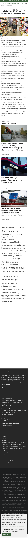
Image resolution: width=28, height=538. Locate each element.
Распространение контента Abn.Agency (13, 442)
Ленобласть (4, 239)
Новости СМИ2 (5, 121)
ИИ (21, 237)
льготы (4, 276)
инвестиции (12, 271)
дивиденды (19, 268)
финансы (4, 298)
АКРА (16, 227)
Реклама (4, 464)
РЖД (24, 251)
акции (15, 265)
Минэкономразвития (8, 245)
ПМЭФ (12, 251)
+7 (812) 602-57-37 (6, 406)
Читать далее (5, 154)
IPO (3, 227)
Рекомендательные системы (10, 452)
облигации (6, 286)
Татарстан (22, 259)
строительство (8, 292)
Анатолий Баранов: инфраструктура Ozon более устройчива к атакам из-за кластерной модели (12, 179)
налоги (15, 277)
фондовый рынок (13, 298)
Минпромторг (7, 242)
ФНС (3, 262)
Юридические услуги (8, 460)
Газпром (18, 234)
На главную (13, 215)
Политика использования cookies (11, 444)
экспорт (14, 301)
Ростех (4, 256)
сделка (20, 290)
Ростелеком (17, 253)
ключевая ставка (14, 274)
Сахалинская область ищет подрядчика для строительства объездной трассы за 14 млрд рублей (12, 146)
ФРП (7, 262)
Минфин (17, 242)
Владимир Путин (7, 234)
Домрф (9, 237)
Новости (13, 150)
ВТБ (18, 231)
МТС (13, 239)
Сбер (9, 256)
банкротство (7, 267)
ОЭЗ (21, 248)
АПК (20, 227)
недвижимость (9, 283)
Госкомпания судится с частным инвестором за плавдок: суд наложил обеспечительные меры (11, 211)
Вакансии (4, 440)
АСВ (23, 227)
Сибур (13, 256)
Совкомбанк (4, 259)
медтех (10, 276)
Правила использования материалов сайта (14, 446)
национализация (9, 279)
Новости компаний (14, 15)
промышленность (9, 289)
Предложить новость (8, 454)
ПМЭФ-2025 (19, 251)
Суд (17, 258)
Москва (4, 248)
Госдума (4, 237)
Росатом (4, 253)
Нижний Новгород (13, 248)
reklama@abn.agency (7, 425)
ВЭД (21, 231)
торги (19, 293)
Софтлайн (12, 259)
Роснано (10, 253)
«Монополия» (9, 227)
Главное (12, 184)
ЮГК (11, 265)
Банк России (8, 230)
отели (14, 286)
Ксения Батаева (4, 15)
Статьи (4, 438)
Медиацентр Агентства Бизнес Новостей (13, 462)
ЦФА (11, 262)
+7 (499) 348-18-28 (6, 416)
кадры (21, 271)
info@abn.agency (6, 420)
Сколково (19, 256)
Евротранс (16, 237)
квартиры (4, 274)
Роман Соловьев (5, 150)
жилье (3, 271)
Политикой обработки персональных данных (13, 527)
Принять (6, 534)
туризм (4, 296)
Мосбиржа (20, 245)
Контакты (4, 456)
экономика (6, 301)
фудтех (22, 298)
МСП (10, 239)
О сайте (4, 436)
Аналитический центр (8, 458)
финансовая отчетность (16, 296)
